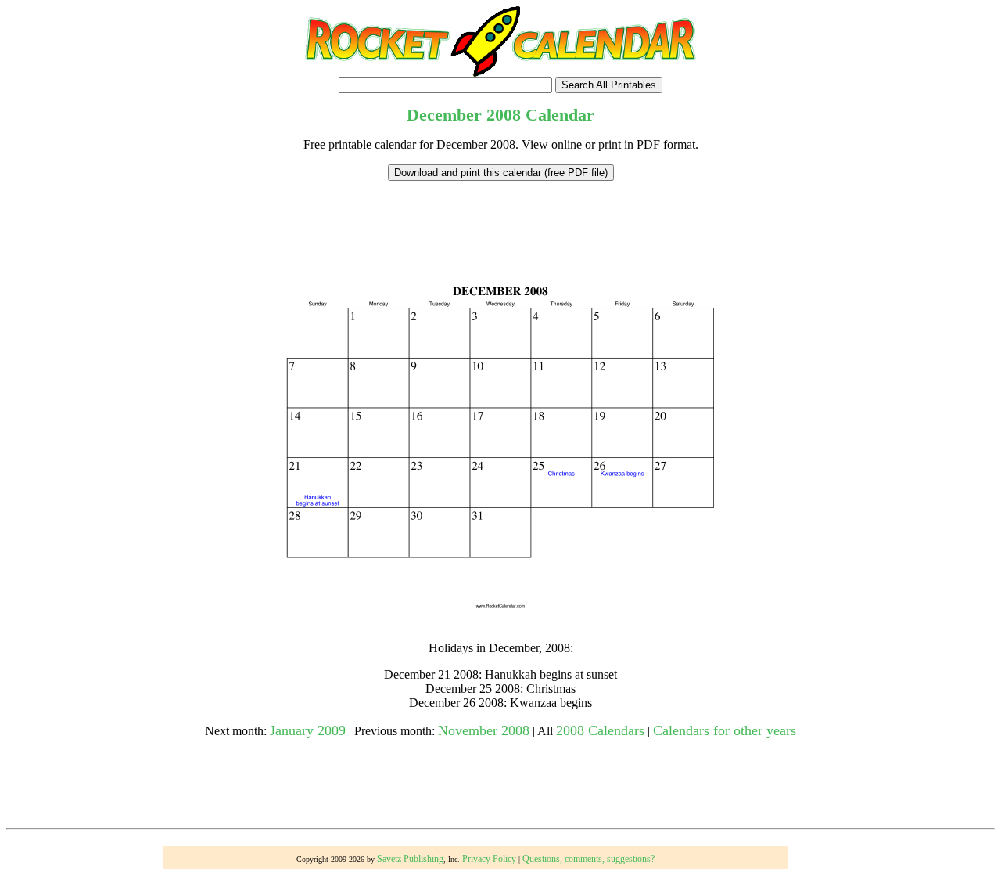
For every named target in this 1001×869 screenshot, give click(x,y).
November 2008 (483, 730)
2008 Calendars (600, 730)
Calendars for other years (724, 730)
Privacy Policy (489, 858)
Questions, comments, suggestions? (588, 858)
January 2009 (308, 730)
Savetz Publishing (410, 858)
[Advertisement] (500, 216)
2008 (503, 114)
